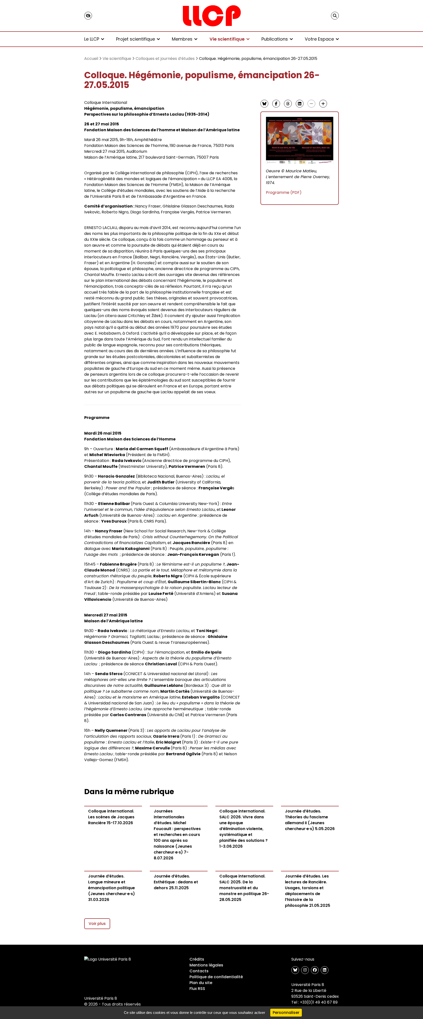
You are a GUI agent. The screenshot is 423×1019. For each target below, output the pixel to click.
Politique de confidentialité (216, 977)
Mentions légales (206, 965)
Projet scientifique (135, 39)
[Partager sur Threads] (288, 104)
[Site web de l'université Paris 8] (107, 959)
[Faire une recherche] (335, 16)
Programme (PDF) (284, 192)
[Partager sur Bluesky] (264, 104)
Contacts (199, 971)
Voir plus (97, 923)
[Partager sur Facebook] (276, 104)
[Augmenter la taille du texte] (323, 104)
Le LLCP (91, 39)
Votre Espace (319, 39)
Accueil (91, 58)
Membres (182, 39)
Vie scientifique (227, 39)
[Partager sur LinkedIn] (300, 104)
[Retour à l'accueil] (211, 15)
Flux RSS (197, 988)
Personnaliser (286, 1012)
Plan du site (200, 983)
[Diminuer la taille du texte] (311, 104)
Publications (274, 39)
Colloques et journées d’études (165, 58)
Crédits (196, 959)
